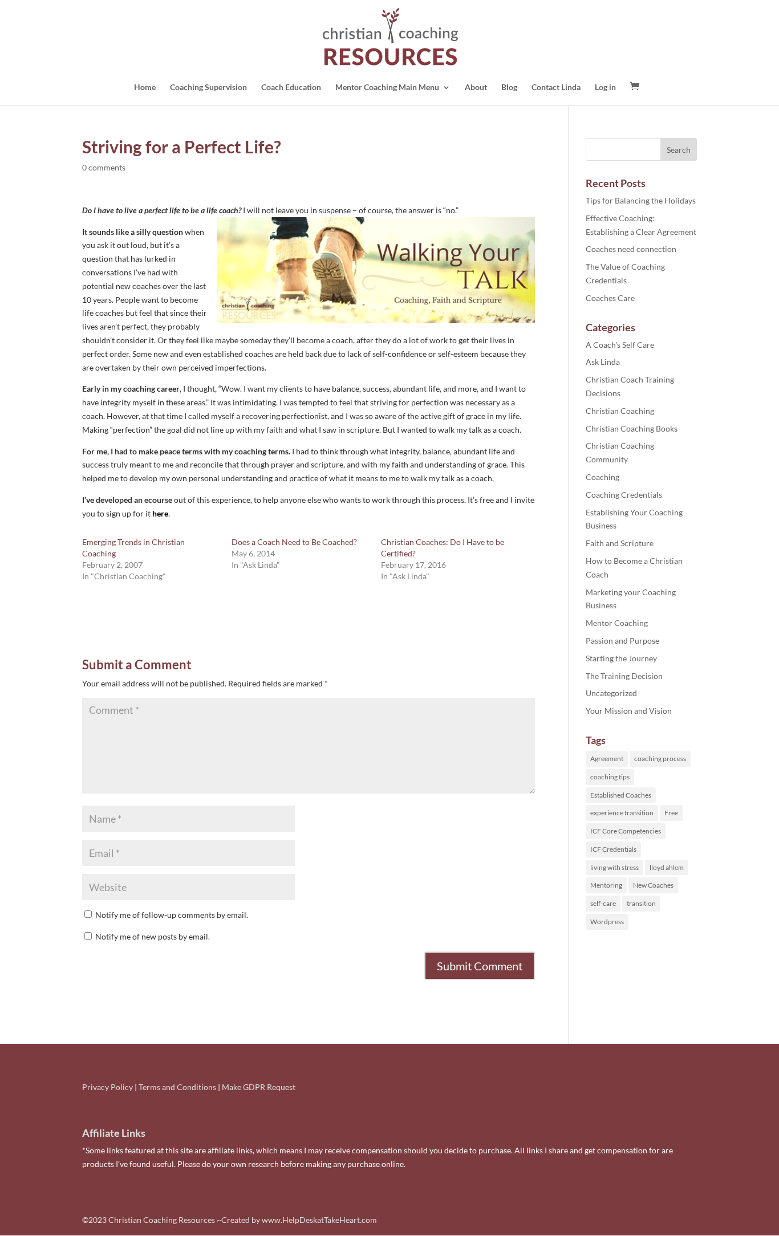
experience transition (622, 812)
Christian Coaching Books (631, 428)
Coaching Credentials (624, 494)
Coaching (602, 477)
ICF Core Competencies (625, 831)
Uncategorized (611, 693)
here (160, 513)
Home (145, 87)
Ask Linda (603, 362)
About (476, 87)
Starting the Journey (621, 658)
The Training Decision (624, 676)
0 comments (103, 167)
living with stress (614, 867)
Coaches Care (610, 298)
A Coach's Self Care (620, 344)
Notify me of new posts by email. (152, 936)
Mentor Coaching (617, 623)
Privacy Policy (107, 1087)
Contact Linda (556, 87)
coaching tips (610, 777)
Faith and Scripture (620, 543)
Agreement (606, 758)
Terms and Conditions (177, 1087)
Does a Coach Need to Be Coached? (294, 542)
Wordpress (607, 921)
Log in (605, 87)
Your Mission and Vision (629, 710)
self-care (603, 903)
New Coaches (653, 885)
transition (641, 903)
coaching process (660, 758)
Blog (509, 87)
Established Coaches (620, 795)
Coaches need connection (631, 249)
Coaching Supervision (208, 87)
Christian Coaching (620, 411)
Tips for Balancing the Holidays (641, 200)
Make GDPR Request (258, 1087)
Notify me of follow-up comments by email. (171, 915)
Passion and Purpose (622, 640)
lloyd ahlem (667, 867)
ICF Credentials (613, 849)
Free (671, 812)
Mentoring (606, 885)
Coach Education (291, 87)
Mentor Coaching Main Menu (387, 87)
